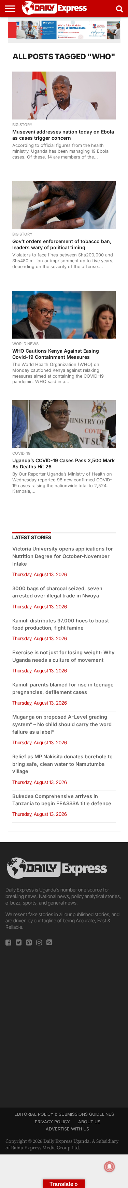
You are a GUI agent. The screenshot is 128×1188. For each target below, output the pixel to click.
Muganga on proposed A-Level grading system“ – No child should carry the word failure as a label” (62, 724)
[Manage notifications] (109, 1166)
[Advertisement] (64, 1024)
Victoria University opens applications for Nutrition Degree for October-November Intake (62, 556)
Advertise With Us (67, 1129)
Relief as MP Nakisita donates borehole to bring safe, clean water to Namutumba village (62, 764)
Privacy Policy (52, 1121)
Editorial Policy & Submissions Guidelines (64, 1114)
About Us (89, 1121)
